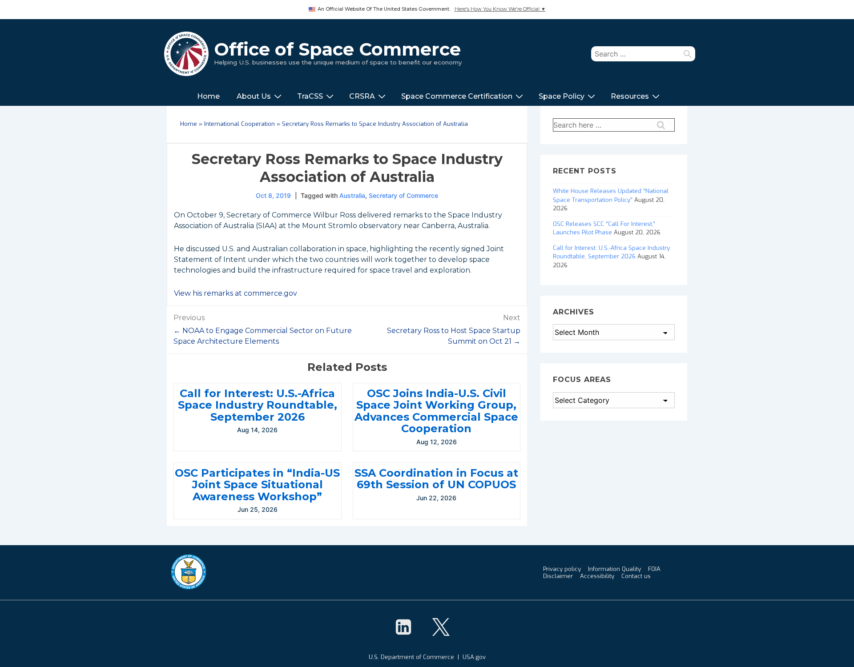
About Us (254, 96)
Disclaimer (558, 576)
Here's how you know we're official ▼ (500, 9)
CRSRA (362, 96)
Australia (352, 195)
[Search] (688, 54)
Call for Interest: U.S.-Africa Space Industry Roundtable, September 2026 (257, 405)
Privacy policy (562, 569)
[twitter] (441, 627)
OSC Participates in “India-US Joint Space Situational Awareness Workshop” (257, 484)
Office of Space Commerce (337, 49)
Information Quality (614, 569)
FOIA (654, 569)
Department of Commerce (417, 657)
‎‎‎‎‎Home (208, 96)
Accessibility (597, 576)
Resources (630, 96)
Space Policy (561, 96)
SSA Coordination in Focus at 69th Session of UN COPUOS (436, 478)
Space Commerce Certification (456, 96)
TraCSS (310, 96)
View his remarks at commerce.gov (235, 293)
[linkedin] (403, 627)
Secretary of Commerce (403, 195)
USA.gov (474, 657)
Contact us (636, 576)
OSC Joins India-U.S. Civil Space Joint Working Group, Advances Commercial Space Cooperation (436, 411)
